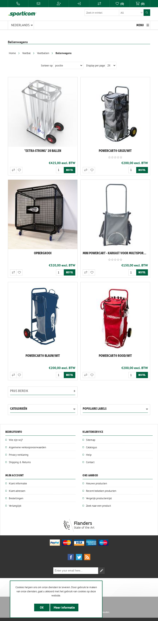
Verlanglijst (15, 505)
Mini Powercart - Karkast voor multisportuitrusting (116, 253)
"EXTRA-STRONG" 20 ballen (42, 151)
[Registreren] (58, 3)
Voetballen (43, 53)
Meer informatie (64, 607)
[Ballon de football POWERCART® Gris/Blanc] (115, 112)
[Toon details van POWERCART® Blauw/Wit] (42, 317)
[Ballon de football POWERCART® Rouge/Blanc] (115, 317)
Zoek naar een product (98, 505)
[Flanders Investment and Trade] (79, 530)
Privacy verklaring (18, 454)
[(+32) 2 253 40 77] (18, 3)
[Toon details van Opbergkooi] (42, 214)
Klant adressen (17, 490)
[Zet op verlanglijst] (19, 170)
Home (12, 53)
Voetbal (26, 53)
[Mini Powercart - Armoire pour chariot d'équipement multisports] (115, 214)
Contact (90, 462)
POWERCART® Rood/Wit (115, 355)
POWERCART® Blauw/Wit (43, 355)
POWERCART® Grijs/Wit (115, 151)
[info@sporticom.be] (38, 3)
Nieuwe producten (96, 483)
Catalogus (91, 447)
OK (42, 607)
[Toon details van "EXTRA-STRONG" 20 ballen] (42, 112)
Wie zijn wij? (16, 439)
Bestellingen (16, 498)
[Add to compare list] (13, 170)
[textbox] (114, 12)
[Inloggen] (79, 3)
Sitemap (90, 439)
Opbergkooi (42, 253)
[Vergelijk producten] (99, 3)
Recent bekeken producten (101, 490)
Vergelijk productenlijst (99, 498)
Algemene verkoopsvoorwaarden (27, 447)
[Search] (147, 12)
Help (89, 454)
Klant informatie (18, 483)
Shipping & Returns (20, 462)
